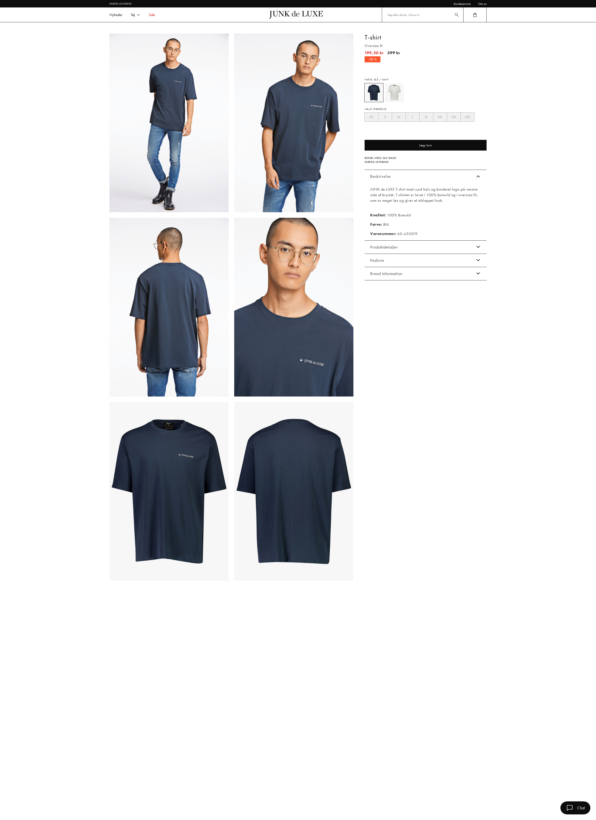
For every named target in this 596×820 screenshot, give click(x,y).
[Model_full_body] (169, 123)
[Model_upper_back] (169, 307)
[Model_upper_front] (293, 123)
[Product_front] (169, 491)
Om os (482, 4)
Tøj (133, 14)
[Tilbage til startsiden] (296, 15)
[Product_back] (293, 491)
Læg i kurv (425, 145)
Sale (152, 14)
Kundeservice (462, 4)
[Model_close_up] (293, 307)
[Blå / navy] (374, 92)
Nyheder (115, 14)
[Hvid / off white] (394, 92)
